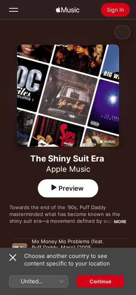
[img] (67, 9)
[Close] (12, 257)
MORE (120, 221)
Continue (100, 281)
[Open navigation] (13, 10)
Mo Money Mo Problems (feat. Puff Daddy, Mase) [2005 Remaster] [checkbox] (68, 247)
